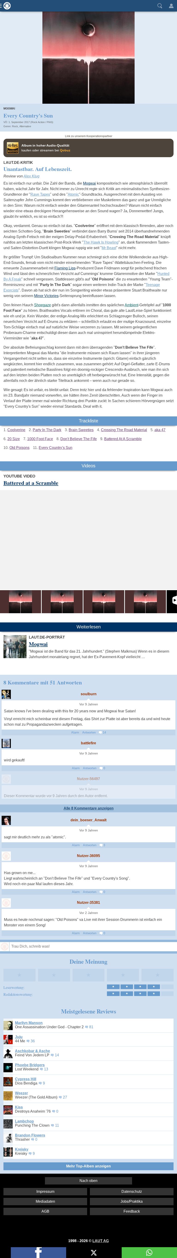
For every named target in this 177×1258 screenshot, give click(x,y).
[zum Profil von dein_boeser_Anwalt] (6, 820)
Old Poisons (19, 448)
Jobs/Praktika (132, 1201)
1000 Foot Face (40, 439)
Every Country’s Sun (55, 448)
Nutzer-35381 (88, 902)
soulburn (89, 694)
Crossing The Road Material (124, 430)
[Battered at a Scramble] (20, 601)
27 (65, 1097)
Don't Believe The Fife (78, 439)
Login (171, 6)
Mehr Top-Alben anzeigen (88, 1166)
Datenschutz (131, 1191)
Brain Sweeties (81, 430)
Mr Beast (109, 248)
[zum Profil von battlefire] (6, 743)
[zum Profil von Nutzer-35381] (6, 902)
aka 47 (159, 430)
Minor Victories (46, 296)
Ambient (131, 305)
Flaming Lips (65, 268)
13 (46, 1069)
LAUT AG (100, 1241)
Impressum (45, 1191)
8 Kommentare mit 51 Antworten (42, 682)
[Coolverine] (62, 601)
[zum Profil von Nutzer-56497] (6, 779)
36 (33, 1041)
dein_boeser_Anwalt (88, 820)
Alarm (75, 732)
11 (57, 1125)
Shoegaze (42, 305)
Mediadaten (45, 1201)
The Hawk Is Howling (100, 242)
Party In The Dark (47, 430)
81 (91, 1027)
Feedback (132, 1211)
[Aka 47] (145, 601)
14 (104, 732)
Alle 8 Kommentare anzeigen (89, 808)
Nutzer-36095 (88, 856)
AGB (45, 1211)
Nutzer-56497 (88, 779)
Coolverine (16, 430)
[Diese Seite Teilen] (38, 1252)
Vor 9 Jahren (88, 704)
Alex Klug (31, 176)
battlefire (88, 743)
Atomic (73, 194)
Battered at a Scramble (30, 483)
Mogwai (9, 108)
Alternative (25, 126)
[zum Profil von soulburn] (6, 694)
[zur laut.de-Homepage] (6, 6)
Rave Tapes (40, 194)
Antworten (89, 732)
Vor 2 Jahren (88, 913)
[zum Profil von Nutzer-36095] (6, 856)
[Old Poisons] (103, 601)
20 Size (13, 439)
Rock (15, 126)
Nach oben (88, 1181)
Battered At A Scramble (123, 439)
